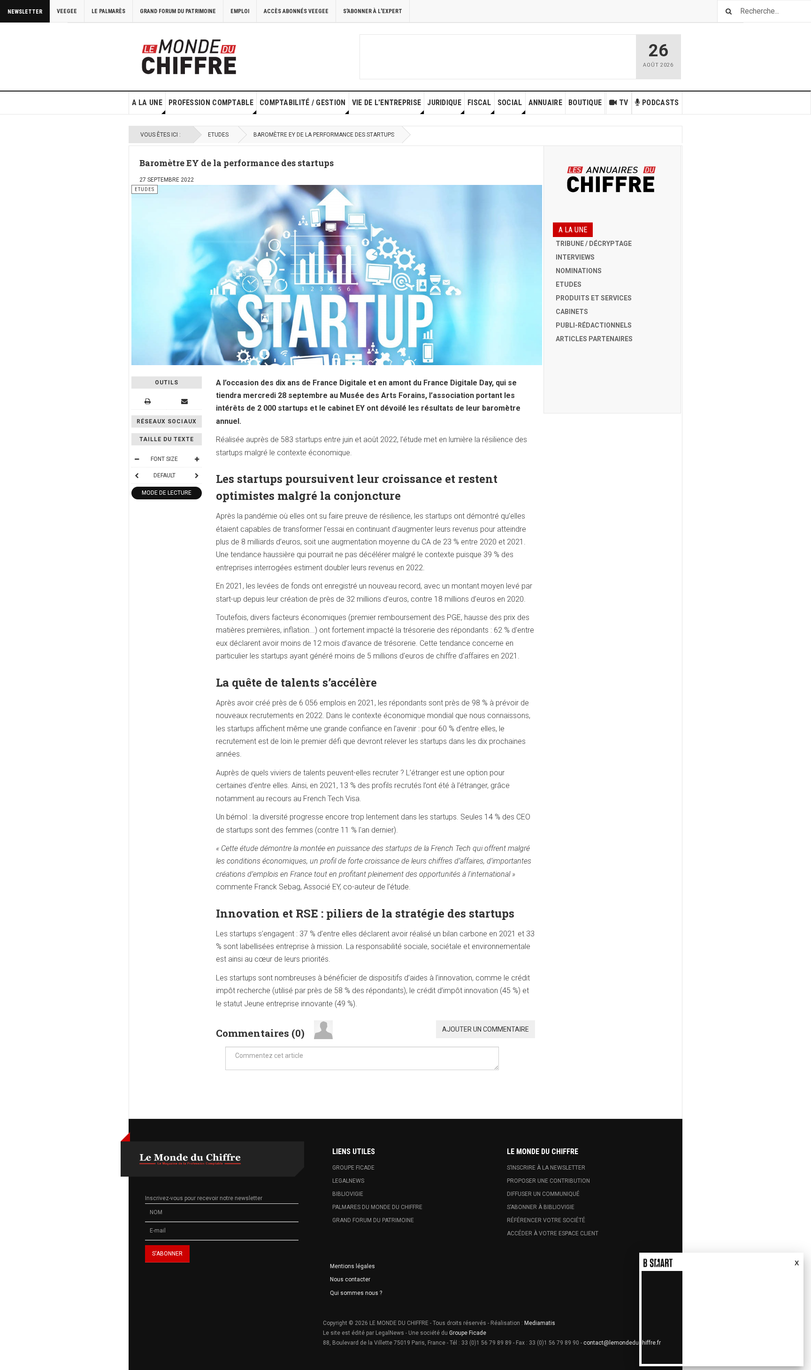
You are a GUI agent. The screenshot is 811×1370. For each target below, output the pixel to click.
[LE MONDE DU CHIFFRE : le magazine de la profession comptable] (224, 54)
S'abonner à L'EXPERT (372, 11)
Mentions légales (352, 1266)
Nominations (579, 271)
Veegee (67, 11)
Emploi (239, 11)
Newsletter (25, 11)
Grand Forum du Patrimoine (178, 11)
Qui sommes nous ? (356, 1293)
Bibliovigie (347, 1194)
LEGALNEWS (348, 1181)
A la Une (147, 102)
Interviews (575, 257)
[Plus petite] (136, 459)
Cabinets (572, 311)
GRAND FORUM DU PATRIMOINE (373, 1220)
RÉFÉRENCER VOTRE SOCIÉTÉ (546, 1220)
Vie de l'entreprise (386, 102)
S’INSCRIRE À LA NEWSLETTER (546, 1167)
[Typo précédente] (136, 475)
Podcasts (660, 102)
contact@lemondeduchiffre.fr (622, 1342)
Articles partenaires (594, 339)
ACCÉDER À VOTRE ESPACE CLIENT (552, 1233)
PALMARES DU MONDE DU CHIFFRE (377, 1207)
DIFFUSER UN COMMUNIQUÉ (543, 1194)
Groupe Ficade (467, 1333)
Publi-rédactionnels (594, 325)
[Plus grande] (196, 459)
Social (509, 102)
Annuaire (545, 102)
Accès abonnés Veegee (296, 11)
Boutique (585, 102)
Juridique (444, 102)
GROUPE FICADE (353, 1167)
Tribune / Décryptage (594, 243)
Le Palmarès (108, 11)
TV (623, 102)
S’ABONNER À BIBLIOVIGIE (540, 1207)
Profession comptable (210, 102)
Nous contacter (350, 1279)
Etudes (218, 134)
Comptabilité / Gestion (303, 102)
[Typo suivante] (196, 475)
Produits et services (594, 298)
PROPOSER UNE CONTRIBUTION (548, 1181)
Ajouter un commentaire (485, 1029)
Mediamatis (539, 1323)
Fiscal (479, 102)
